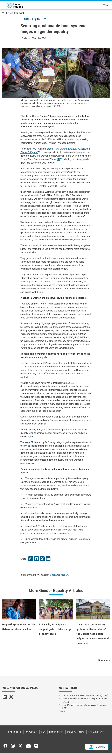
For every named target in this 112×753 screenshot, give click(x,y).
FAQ (43, 732)
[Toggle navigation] (107, 5)
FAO (44, 38)
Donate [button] (100, 746)
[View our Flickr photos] (36, 747)
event (27, 442)
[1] (58, 159)
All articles (103, 660)
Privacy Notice (76, 732)
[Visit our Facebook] (5, 747)
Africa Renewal (15, 13)
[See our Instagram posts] (13, 747)
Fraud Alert (56, 732)
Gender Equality (33, 19)
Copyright (32, 732)
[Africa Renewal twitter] (11, 697)
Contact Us (15, 732)
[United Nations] (14, 5)
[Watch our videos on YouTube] (28, 747)
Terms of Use (96, 732)
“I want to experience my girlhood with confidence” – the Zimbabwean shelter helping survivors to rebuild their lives (92, 634)
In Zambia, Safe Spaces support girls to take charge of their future (55, 629)
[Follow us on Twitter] (20, 747)
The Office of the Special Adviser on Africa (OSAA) (85, 695)
